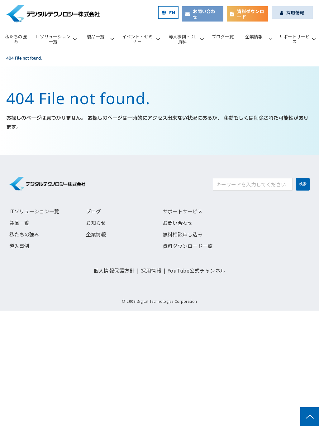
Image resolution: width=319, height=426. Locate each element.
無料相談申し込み (182, 234)
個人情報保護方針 (114, 270)
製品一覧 (95, 36)
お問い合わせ (204, 14)
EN (172, 12)
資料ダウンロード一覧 (187, 245)
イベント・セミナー (137, 39)
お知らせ (96, 222)
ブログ (93, 211)
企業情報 (254, 36)
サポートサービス (294, 39)
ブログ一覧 (223, 36)
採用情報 (295, 12)
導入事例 (19, 245)
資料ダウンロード (250, 14)
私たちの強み (16, 39)
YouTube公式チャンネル (197, 270)
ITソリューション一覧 (53, 39)
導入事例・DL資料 (182, 39)
